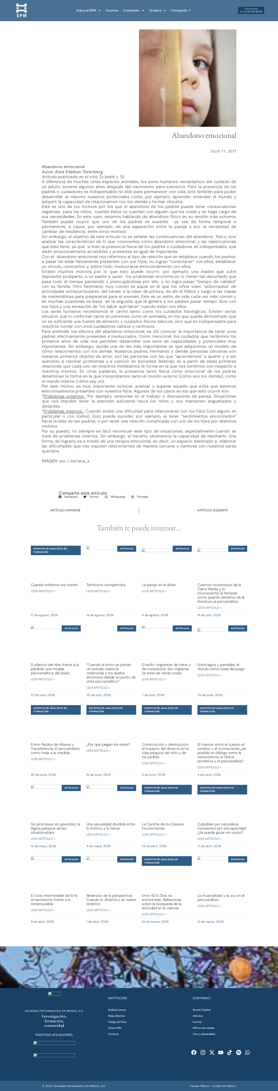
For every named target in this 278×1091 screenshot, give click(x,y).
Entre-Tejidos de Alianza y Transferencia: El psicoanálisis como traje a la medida (55, 748)
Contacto (113, 1034)
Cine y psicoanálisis (204, 1034)
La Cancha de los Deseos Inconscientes (163, 826)
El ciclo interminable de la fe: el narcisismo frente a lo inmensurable (54, 899)
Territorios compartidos (106, 584)
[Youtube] (221, 1052)
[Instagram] (203, 1052)
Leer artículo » (43, 591)
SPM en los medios (203, 1028)
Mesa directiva (116, 1016)
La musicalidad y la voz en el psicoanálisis (220, 897)
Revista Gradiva (202, 1009)
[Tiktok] (229, 1052)
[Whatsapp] (247, 1052)
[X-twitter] (211, 1052)
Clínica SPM (114, 1028)
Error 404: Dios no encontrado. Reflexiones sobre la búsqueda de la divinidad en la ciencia (162, 901)
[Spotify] (238, 1052)
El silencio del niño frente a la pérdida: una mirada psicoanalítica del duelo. (55, 668)
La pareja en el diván (159, 584)
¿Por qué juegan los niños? (108, 744)
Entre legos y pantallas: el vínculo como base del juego (221, 666)
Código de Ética (117, 1022)
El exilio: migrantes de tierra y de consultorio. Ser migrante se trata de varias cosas (166, 668)
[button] (68, 496)
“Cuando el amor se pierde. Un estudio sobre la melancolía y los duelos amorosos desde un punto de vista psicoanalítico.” (111, 673)
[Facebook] (194, 1052)
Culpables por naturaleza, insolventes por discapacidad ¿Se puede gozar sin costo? (221, 828)
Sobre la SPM (86, 10)
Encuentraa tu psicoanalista (251, 10)
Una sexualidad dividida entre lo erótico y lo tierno (110, 826)
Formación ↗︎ (181, 10)
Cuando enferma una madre (54, 584)
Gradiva (155, 10)
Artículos (198, 1016)
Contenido (131, 10)
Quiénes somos (117, 1009)
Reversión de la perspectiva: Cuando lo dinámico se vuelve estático (111, 899)
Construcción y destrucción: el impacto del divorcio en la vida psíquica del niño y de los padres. (165, 750)
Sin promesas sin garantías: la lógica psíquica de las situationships (55, 828)
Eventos (112, 10)
